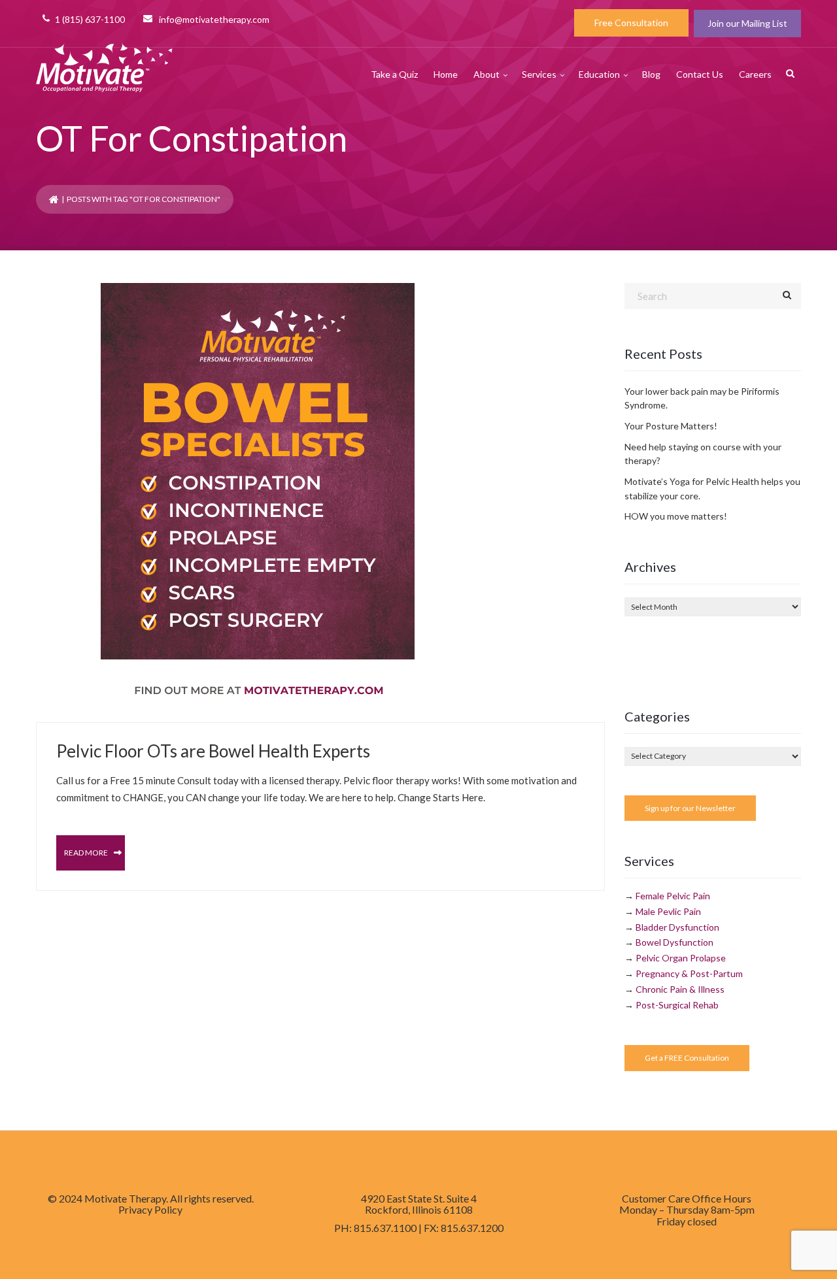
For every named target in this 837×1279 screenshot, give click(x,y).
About (486, 74)
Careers (755, 74)
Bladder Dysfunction (677, 927)
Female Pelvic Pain (673, 895)
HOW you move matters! (675, 516)
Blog (651, 74)
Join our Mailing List (747, 23)
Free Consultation (631, 22)
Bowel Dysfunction (674, 942)
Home (446, 74)
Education (599, 74)
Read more (86, 852)
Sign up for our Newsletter (690, 808)
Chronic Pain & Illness (680, 989)
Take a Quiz (394, 74)
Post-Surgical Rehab (677, 1004)
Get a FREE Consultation (687, 1058)
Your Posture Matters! (670, 425)
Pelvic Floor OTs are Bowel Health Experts (213, 750)
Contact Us (699, 74)
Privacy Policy (150, 1209)
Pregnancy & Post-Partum (689, 973)
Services (539, 74)
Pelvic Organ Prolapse (681, 957)
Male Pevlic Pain (668, 911)
